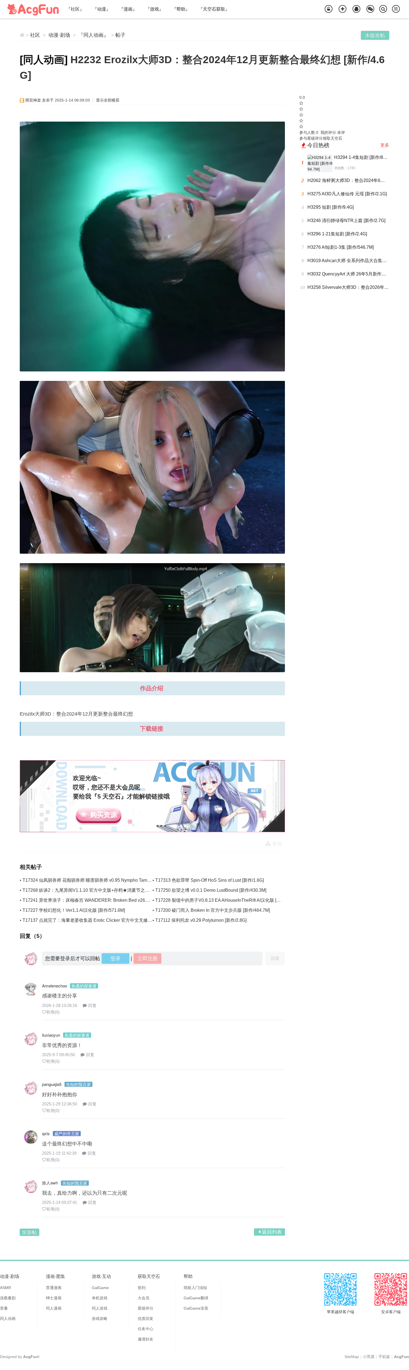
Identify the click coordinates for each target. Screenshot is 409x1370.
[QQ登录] (356, 9)
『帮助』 (181, 9)
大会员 (143, 1298)
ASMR (5, 1287)
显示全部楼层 (107, 100)
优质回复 (145, 1318)
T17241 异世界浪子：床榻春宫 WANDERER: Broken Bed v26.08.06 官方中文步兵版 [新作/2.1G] (117, 900)
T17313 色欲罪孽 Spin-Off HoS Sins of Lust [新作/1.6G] (209, 880)
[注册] (342, 9)
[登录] (328, 9)
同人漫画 (53, 1308)
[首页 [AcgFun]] (22, 35)
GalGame (100, 1287)
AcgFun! (31, 1356)
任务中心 (145, 1329)
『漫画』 (128, 9)
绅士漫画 (53, 1298)
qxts (46, 1133)
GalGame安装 (196, 1308)
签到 (142, 1287)
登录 (115, 958)
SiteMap (351, 1356)
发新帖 (29, 1232)
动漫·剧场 (59, 35)
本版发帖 (375, 35)
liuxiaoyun (51, 1035)
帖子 (120, 35)
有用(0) (53, 1012)
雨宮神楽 (33, 100)
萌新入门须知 (195, 1287)
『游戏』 (154, 9)
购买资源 (103, 815)
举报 (277, 844)
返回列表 (272, 1232)
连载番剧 (8, 1298)
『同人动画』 (93, 35)
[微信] (370, 9)
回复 (92, 1005)
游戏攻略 (99, 1318)
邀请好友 (145, 1339)
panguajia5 (51, 1084)
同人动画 (8, 1318)
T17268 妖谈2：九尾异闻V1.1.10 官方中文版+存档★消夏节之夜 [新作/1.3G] (97, 890)
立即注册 (147, 958)
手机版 (384, 1356)
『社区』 (75, 9)
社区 (35, 35)
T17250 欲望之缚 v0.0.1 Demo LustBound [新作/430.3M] (210, 890)
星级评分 (145, 1308)
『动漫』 (101, 9)
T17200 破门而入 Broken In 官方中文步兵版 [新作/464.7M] (212, 910)
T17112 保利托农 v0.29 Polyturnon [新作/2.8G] (201, 920)
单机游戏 (99, 1298)
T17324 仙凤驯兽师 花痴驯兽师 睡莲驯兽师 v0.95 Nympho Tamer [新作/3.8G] (98, 880)
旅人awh (50, 1183)
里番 (4, 1308)
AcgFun (401, 1356)
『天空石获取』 (214, 9)
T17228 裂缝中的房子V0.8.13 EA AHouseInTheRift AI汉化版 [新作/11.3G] (227, 900)
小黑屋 (368, 1356)
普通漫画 (53, 1287)
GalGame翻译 (196, 1298)
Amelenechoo (54, 986)
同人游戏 (99, 1308)
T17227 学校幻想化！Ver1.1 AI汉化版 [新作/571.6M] (74, 910)
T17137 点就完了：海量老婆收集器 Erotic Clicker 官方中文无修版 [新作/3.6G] (99, 920)
